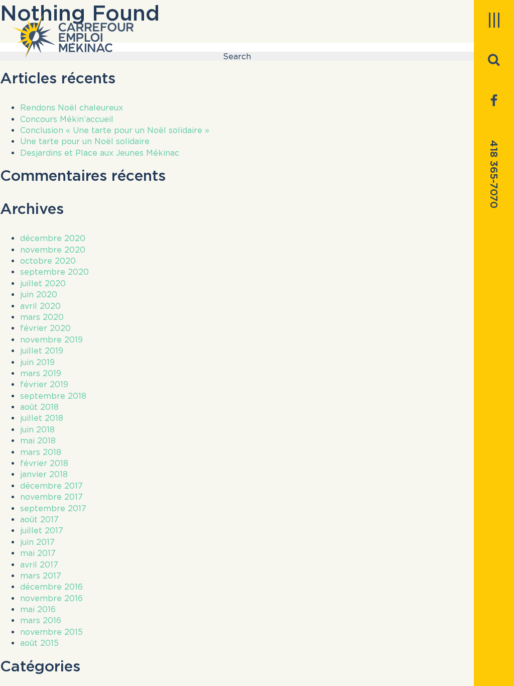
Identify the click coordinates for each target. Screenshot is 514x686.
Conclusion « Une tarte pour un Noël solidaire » (114, 130)
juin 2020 (38, 294)
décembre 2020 (52, 238)
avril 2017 (39, 564)
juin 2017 (37, 541)
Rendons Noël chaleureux (71, 107)
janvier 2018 (44, 474)
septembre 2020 (54, 271)
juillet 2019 (41, 350)
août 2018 (39, 406)
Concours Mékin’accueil (66, 119)
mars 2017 (40, 575)
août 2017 (39, 519)
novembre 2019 (51, 339)
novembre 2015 (51, 631)
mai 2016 (38, 609)
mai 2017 (38, 552)
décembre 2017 (51, 485)
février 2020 (45, 327)
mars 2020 (42, 316)
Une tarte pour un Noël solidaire (85, 141)
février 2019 (44, 384)
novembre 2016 (51, 598)
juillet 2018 (41, 417)
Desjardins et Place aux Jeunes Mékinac (99, 152)
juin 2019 (37, 362)
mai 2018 (38, 440)
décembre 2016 (51, 586)
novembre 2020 (52, 249)
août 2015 (39, 642)
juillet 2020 (43, 283)
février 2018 (44, 463)
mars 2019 (40, 373)
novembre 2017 (51, 496)
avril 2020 (40, 305)
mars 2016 (40, 620)
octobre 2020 (48, 260)
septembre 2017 (53, 508)
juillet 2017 (41, 530)
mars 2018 (40, 451)
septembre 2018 (53, 395)
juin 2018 (37, 429)
